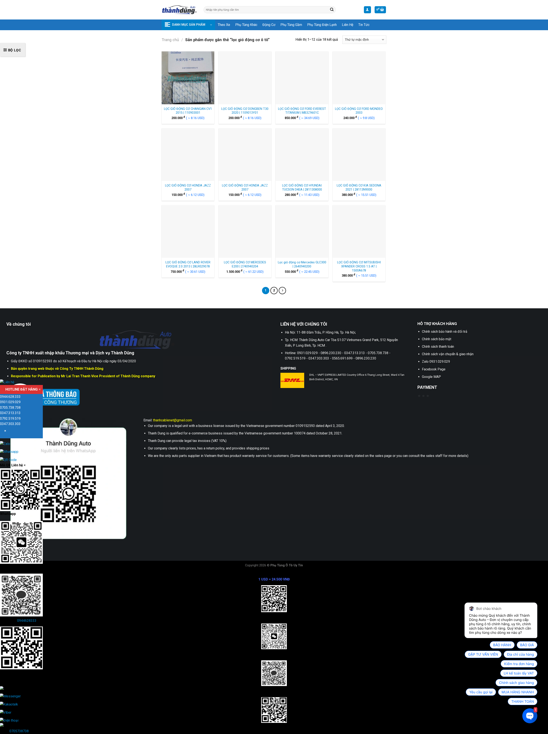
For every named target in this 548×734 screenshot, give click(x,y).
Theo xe (224, 25)
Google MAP (431, 377)
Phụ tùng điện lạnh (322, 25)
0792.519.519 (10, 418)
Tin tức (363, 25)
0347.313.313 (10, 413)
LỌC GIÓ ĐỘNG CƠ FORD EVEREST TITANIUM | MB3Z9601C (302, 111)
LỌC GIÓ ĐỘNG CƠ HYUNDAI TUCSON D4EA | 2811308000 (302, 187)
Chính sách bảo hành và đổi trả (444, 332)
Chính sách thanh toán (438, 347)
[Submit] (331, 9)
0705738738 (19, 731)
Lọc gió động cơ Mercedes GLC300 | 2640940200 (302, 264)
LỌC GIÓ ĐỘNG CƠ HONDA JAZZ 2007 (188, 187)
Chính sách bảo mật (436, 339)
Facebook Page (433, 369)
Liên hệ (347, 25)
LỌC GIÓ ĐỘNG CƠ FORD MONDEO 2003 (359, 111)
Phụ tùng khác (246, 25)
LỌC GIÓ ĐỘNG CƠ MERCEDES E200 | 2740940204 (245, 264)
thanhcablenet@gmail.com (172, 420)
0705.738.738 (10, 408)
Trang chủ (170, 39)
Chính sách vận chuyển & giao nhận (448, 354)
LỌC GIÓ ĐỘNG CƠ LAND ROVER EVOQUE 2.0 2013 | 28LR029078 (187, 264)
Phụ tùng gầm (291, 25)
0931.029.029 (10, 402)
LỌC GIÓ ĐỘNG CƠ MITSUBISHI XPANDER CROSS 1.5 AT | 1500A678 (359, 266)
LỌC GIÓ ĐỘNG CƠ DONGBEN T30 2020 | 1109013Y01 (244, 111)
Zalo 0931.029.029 (436, 362)
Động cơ (268, 25)
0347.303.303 (10, 424)
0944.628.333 (10, 397)
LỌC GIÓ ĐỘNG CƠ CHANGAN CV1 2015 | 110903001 (188, 111)
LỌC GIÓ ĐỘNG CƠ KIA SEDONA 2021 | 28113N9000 (359, 187)
